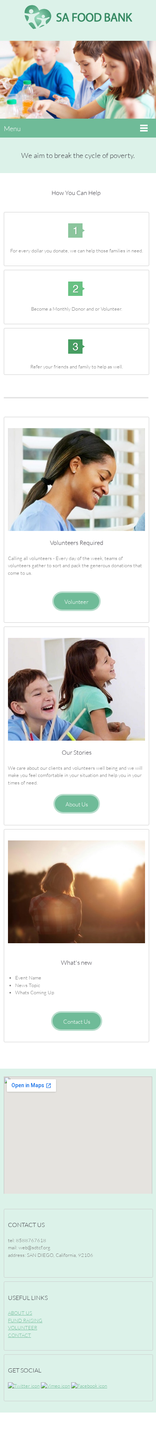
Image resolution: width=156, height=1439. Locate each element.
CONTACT (19, 1335)
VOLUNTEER (22, 1327)
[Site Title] (78, 20)
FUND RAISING (25, 1320)
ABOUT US (20, 1313)
